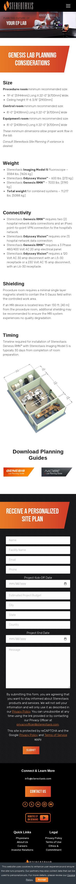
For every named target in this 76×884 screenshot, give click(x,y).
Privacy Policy (21, 711)
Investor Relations (22, 849)
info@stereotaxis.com (38, 778)
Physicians (22, 838)
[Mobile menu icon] (68, 6)
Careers (22, 845)
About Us (22, 842)
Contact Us (38, 791)
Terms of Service (55, 735)
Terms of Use (53, 842)
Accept (42, 879)
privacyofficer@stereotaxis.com (38, 724)
